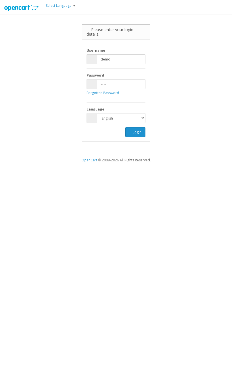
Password (95, 75)
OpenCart (89, 160)
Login (136, 132)
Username (96, 50)
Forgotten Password (103, 92)
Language (95, 109)
